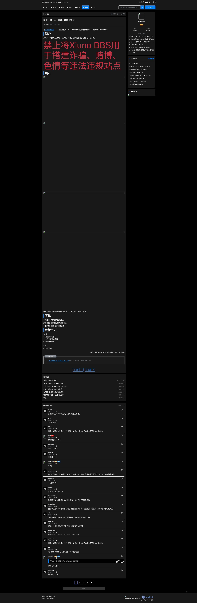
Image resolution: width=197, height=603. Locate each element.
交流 (54, 7)
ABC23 (50, 487)
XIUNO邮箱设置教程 (50, 380)
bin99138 (51, 521)
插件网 (133, 78)
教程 (70, 7)
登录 (148, 2)
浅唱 (49, 435)
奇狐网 (143, 81)
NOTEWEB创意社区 (137, 66)
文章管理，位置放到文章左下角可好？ (55, 386)
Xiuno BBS (52, 596)
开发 (94, 7)
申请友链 (151, 58)
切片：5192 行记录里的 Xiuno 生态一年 (142, 36)
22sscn (50, 427)
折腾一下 (145, 69)
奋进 (49, 418)
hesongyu (51, 570)
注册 (154, 2)
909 (49, 547)
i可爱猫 (140, 72)
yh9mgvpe (51, 539)
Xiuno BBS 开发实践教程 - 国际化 (140, 47)
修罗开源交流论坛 (136, 75)
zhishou (50, 470)
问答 (62, 7)
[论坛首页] (43, 14)
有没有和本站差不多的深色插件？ (54, 395)
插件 (78, 7)
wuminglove (51, 444)
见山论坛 (148, 75)
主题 (86, 7)
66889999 (51, 478)
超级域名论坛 (135, 69)
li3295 (50, 409)
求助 (44, 398)
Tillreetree (51, 461)
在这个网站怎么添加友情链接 (52, 389)
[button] (120, 405)
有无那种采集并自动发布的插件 (53, 392)
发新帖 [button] (150, 7)
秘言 (148, 66)
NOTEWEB (50, 598)
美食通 (133, 72)
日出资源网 (134, 63)
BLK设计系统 (49, 29)
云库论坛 (141, 78)
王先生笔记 (134, 81)
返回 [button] (83, 588)
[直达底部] (187, 592)
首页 (46, 7)
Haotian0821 (52, 496)
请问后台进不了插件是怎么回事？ (54, 383)
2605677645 (51, 530)
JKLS (49, 513)
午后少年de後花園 (137, 84)
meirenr (50, 453)
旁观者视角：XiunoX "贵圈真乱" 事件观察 (142, 39)
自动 (142, 2)
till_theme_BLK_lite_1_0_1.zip (58, 360)
